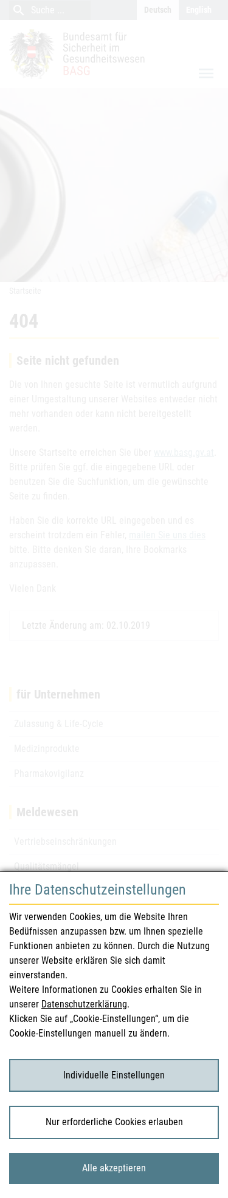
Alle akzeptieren (114, 1168)
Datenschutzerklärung (84, 1004)
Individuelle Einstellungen (114, 1075)
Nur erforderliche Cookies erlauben (114, 1122)
